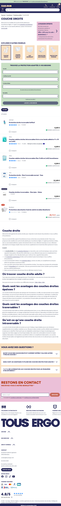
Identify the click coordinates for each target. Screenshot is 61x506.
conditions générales (16, 397)
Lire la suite (4, 28)
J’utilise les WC (7, 76)
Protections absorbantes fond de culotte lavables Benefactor (29, 210)
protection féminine (23, 251)
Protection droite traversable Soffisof (22, 122)
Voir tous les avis (5, 497)
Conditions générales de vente (26, 501)
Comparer (14, 132)
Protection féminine (53, 56)
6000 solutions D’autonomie (35, 410)
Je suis (4, 68)
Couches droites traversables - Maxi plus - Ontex (25, 192)
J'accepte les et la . (21, 397)
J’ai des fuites (6, 83)
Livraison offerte (45, 24)
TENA (36, 282)
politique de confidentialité (31, 397)
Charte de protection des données (43, 501)
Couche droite (6, 56)
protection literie (26, 260)
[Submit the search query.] (7, 10)
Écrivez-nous (7, 469)
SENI (43, 282)
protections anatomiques (13, 257)
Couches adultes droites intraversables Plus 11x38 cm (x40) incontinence (33, 158)
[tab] (30, 353)
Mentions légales (15, 501)
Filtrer (5, 109)
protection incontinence (26, 24)
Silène (39, 282)
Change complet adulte (18, 56)
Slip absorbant (29, 56)
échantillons (12, 266)
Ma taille (5, 93)
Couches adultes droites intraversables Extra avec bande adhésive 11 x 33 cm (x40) (34, 140)
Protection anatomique (42, 56)
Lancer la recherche (30, 103)
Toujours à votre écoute (9, 410)
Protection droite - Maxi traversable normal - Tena (26, 175)
